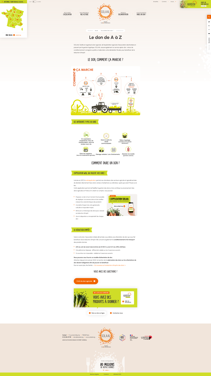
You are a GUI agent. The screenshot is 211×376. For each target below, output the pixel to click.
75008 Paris (85, 335)
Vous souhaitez (141, 13)
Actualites (155, 1)
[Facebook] (209, 31)
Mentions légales (94, 374)
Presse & (123, 13)
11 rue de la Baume (74, 335)
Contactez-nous (118, 313)
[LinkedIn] (209, 27)
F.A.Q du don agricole (84, 281)
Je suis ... (173, 1)
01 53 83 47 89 (66, 337)
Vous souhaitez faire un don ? (107, 30)
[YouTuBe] (209, 35)
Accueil (96, 30)
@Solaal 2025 (117, 374)
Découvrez (67, 13)
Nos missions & (84, 13)
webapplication (91, 180)
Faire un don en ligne (98, 313)
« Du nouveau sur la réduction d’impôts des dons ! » (109, 265)
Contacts (164, 1)
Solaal (64, 335)
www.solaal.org (90, 337)
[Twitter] (209, 23)
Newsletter (209, 40)
